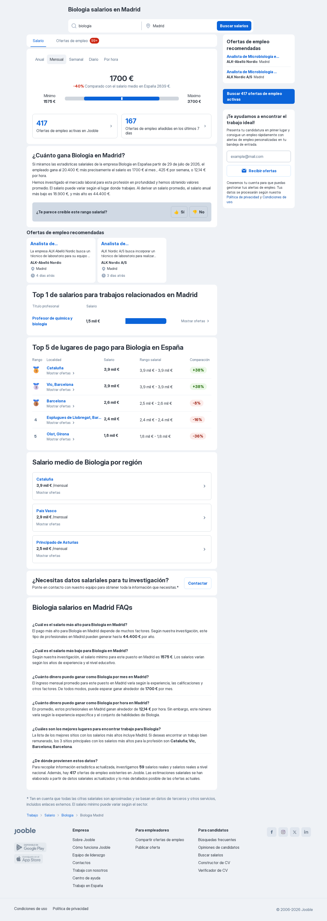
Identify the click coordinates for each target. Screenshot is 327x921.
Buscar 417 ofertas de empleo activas (254, 96)
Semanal (76, 59)
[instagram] (283, 832)
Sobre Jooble (84, 839)
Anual (39, 59)
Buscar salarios (234, 25)
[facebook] (271, 832)
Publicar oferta (147, 847)
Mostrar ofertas (193, 321)
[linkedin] (306, 832)
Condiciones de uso (30, 908)
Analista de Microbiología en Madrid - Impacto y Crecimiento (50, 244)
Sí (179, 212)
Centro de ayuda (86, 878)
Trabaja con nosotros (90, 870)
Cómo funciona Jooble (91, 847)
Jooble (307, 909)
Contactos (81, 862)
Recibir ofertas (262, 170)
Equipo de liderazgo (89, 855)
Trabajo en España (88, 885)
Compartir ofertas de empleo (159, 839)
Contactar (197, 583)
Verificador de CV (213, 870)
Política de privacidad (243, 197)
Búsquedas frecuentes (217, 839)
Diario (93, 59)
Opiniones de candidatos (218, 847)
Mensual (56, 59)
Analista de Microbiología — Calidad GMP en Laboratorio (118, 244)
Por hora (111, 59)
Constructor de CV (214, 862)
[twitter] (294, 832)
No (198, 212)
